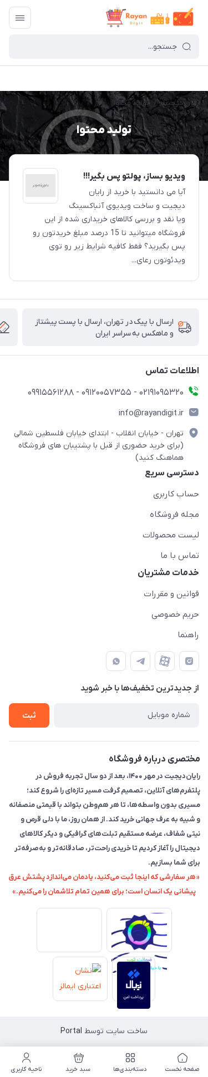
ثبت (29, 715)
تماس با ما (179, 555)
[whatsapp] (116, 661)
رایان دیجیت (180, 103)
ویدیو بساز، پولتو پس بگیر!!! (134, 176)
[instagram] (189, 661)
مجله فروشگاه (174, 514)
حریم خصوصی (175, 614)
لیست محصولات (171, 535)
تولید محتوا (131, 103)
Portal (71, 1031)
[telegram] (140, 661)
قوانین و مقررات (171, 594)
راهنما (188, 635)
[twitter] (165, 661)
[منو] (20, 18)
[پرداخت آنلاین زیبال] (134, 979)
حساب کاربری (176, 494)
